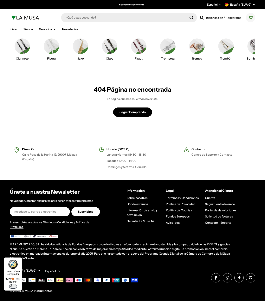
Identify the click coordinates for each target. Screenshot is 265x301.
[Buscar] (191, 17)
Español (212, 4)
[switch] (13, 286)
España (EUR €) (240, 4)
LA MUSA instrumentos (36, 291)
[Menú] (19, 260)
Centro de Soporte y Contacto (211, 154)
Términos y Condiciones (58, 222)
